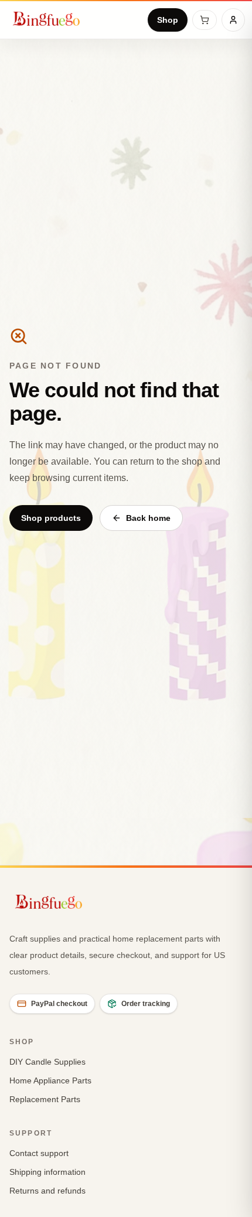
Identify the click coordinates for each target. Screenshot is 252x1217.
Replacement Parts (44, 1099)
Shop (167, 20)
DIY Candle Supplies (47, 1061)
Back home (148, 518)
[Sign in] (233, 20)
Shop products (51, 518)
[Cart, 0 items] (204, 20)
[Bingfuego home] (46, 20)
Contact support (39, 1153)
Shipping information (47, 1172)
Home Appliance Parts (50, 1080)
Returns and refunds (47, 1190)
